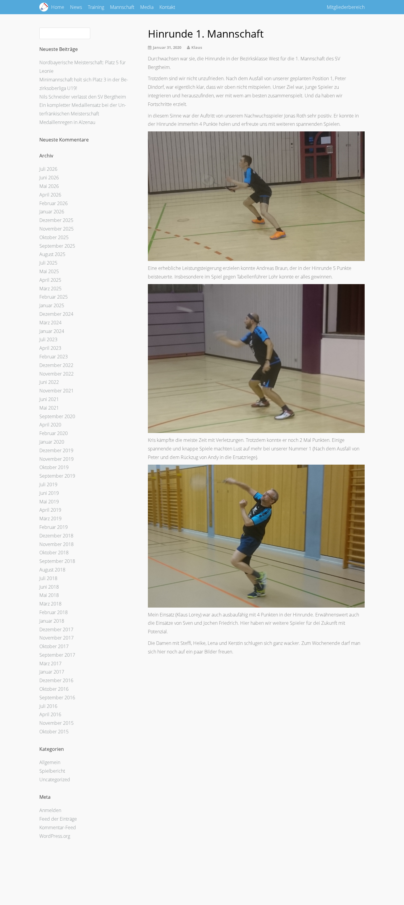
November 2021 (56, 390)
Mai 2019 (49, 501)
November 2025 (56, 229)
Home (57, 7)
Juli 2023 (48, 339)
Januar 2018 (51, 621)
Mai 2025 (49, 271)
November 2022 (56, 374)
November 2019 (56, 459)
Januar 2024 (51, 331)
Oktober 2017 (54, 646)
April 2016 (50, 714)
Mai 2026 (49, 186)
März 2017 (50, 663)
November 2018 (56, 544)
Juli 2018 (48, 578)
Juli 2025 (48, 263)
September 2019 (57, 476)
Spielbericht (52, 771)
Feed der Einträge (58, 819)
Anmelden (50, 810)
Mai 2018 (49, 595)
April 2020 (50, 424)
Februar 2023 (53, 356)
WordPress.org (54, 836)
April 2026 (50, 194)
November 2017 (56, 638)
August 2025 (52, 254)
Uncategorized (54, 779)
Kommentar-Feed (57, 827)
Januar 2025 (51, 305)
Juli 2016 (48, 706)
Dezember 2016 (56, 680)
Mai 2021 (49, 408)
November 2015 (56, 723)
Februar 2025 (53, 297)
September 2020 (57, 416)
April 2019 (50, 510)
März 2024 (50, 322)
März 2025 (50, 288)
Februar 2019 (53, 527)
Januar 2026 (51, 211)
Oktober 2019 (54, 467)
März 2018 (50, 603)
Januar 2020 (51, 442)
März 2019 (50, 518)
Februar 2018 (53, 612)
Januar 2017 (51, 672)
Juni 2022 (49, 382)
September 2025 (57, 246)
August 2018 (52, 569)
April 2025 (50, 280)
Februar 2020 (53, 433)
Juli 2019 (48, 484)
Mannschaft (122, 7)
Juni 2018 (49, 587)
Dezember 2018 (56, 535)
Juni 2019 (49, 493)
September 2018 (57, 561)
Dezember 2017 (56, 629)
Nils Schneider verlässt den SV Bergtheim (82, 97)
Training (96, 7)
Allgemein (49, 762)
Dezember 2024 (56, 314)
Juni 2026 (49, 177)
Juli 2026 (48, 169)
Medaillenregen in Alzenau (67, 122)
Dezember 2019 (56, 450)
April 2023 (50, 348)
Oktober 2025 (54, 237)
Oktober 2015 (54, 731)
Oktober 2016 (54, 689)
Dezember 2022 (56, 365)
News (76, 7)
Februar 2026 (53, 203)
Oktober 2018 (54, 552)
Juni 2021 (49, 399)
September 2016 (57, 697)
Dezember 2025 (56, 220)
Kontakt (167, 7)
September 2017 (57, 655)
